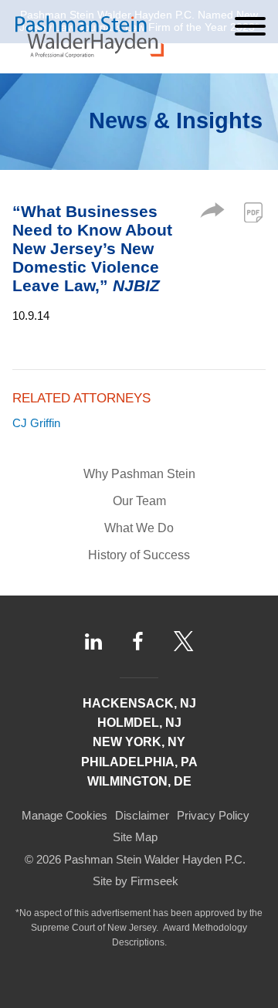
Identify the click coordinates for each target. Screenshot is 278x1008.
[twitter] (184, 641)
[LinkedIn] (93, 641)
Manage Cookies (64, 815)
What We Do (139, 528)
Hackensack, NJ (139, 703)
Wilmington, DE (139, 781)
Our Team (139, 500)
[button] (212, 213)
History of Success (139, 555)
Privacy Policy (213, 815)
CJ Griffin (36, 422)
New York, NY (139, 741)
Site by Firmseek (135, 881)
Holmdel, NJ (139, 722)
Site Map (135, 836)
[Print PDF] (253, 212)
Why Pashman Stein (139, 473)
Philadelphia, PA (139, 762)
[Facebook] (138, 641)
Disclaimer (142, 815)
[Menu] (250, 26)
